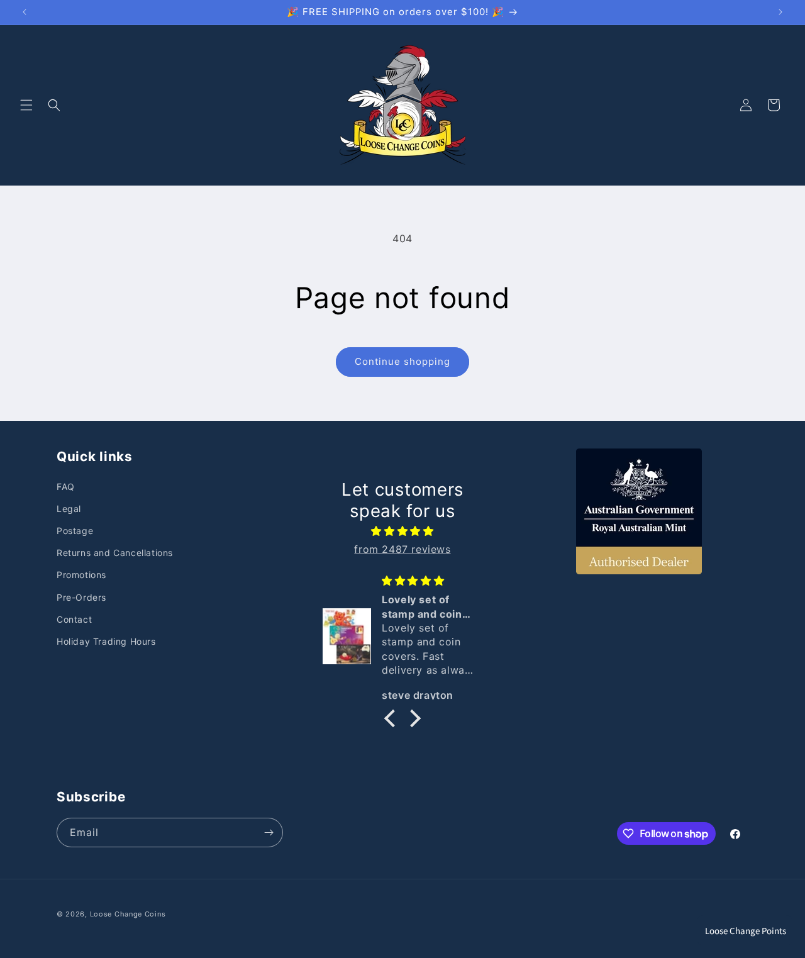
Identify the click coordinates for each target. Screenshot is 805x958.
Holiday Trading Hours (106, 641)
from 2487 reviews (402, 549)
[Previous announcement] (24, 12)
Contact (74, 619)
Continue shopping (402, 361)
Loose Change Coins (128, 914)
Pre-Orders (81, 597)
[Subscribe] (268, 832)
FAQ (66, 486)
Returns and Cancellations (115, 552)
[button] (26, 105)
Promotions (81, 574)
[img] (402, 531)
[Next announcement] (780, 12)
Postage (75, 530)
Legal (69, 508)
